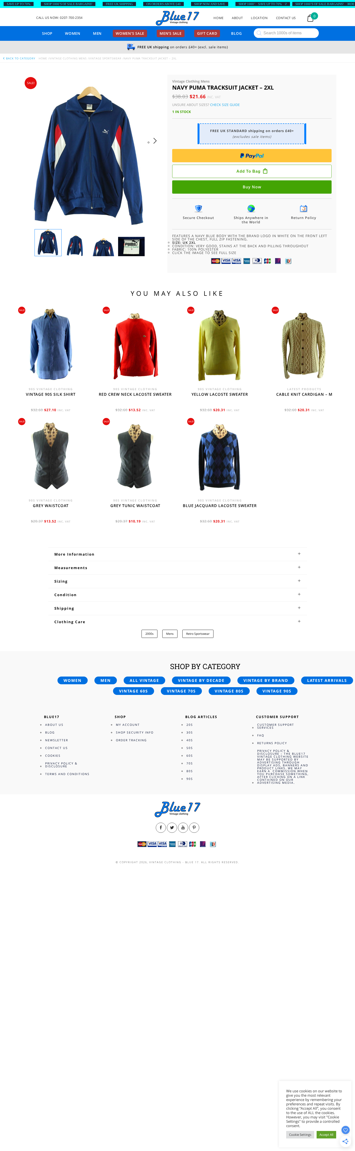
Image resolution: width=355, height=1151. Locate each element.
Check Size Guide (225, 104)
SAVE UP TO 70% (18, 4)
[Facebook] (161, 828)
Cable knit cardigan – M (304, 394)
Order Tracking (131, 740)
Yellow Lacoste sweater (220, 394)
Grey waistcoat (51, 505)
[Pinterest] (194, 828)
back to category (20, 58)
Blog (236, 33)
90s (189, 779)
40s (189, 740)
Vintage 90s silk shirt (51, 394)
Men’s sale (171, 33)
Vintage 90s (277, 691)
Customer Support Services (275, 726)
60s (189, 756)
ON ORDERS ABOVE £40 (163, 4)
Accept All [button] (326, 1134)
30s (189, 732)
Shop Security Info (135, 732)
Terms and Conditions (67, 774)
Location (259, 18)
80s (189, 771)
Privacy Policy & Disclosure (61, 764)
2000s (149, 634)
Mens (170, 634)
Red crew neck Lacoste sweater (135, 394)
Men (97, 33)
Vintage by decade (201, 680)
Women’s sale (130, 33)
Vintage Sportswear (105, 58)
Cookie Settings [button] (300, 1134)
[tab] (177, 554)
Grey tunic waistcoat (135, 505)
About (237, 18)
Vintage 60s (133, 691)
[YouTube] (183, 828)
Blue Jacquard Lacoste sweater (220, 505)
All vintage (144, 680)
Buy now (252, 187)
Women (72, 33)
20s (189, 725)
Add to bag (248, 171)
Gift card (207, 33)
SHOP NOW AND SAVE (209, 4)
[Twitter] (172, 828)
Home (218, 18)
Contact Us (286, 18)
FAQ (260, 735)
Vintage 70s (181, 691)
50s (189, 748)
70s (189, 763)
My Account (128, 725)
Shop (47, 33)
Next (156, 145)
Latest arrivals (327, 680)
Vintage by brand (265, 680)
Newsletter (56, 740)
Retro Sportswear (198, 634)
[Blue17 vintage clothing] (177, 18)
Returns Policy (272, 743)
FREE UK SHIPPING (119, 4)
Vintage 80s (229, 691)
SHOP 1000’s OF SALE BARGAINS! (68, 4)
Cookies (53, 756)
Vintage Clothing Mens (68, 58)
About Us (54, 725)
